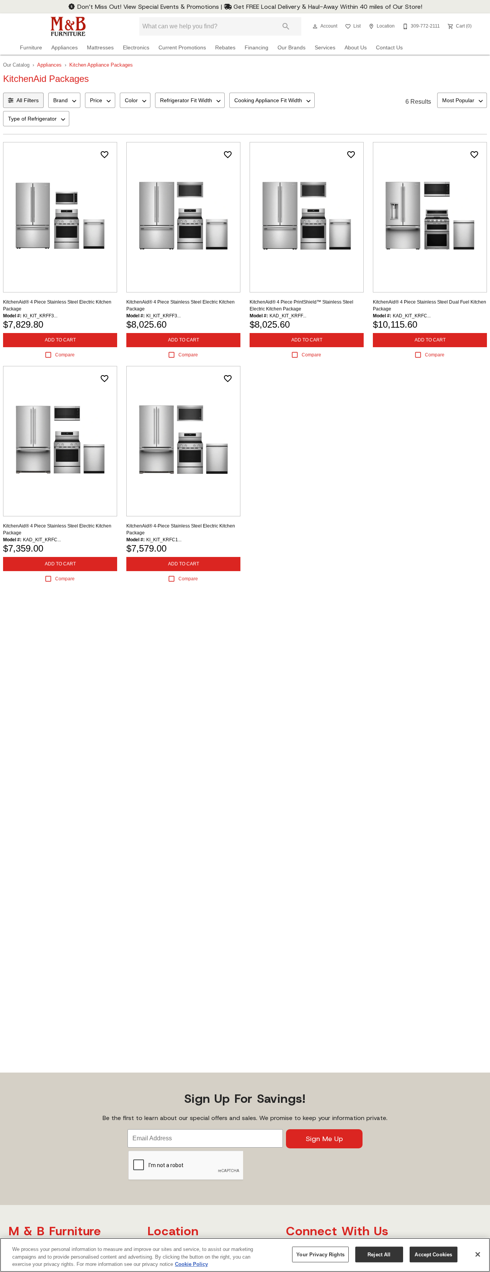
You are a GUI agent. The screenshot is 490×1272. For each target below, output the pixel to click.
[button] (315, 26)
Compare (65, 355)
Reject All (379, 1254)
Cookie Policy (191, 1264)
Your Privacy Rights (320, 1254)
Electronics (136, 48)
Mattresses (100, 48)
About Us (356, 48)
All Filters (27, 100)
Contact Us (389, 48)
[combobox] (64, 100)
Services (325, 48)
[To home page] (68, 26)
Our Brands (291, 48)
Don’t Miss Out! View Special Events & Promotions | (149, 7)
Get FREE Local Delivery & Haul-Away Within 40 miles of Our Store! (327, 7)
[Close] (477, 1254)
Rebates (225, 48)
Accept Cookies (433, 1254)
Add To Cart (60, 340)
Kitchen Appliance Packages (101, 65)
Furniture (31, 48)
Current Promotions (182, 48)
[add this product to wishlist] (104, 154)
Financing (256, 48)
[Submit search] (286, 26)
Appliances (64, 48)
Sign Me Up (324, 1138)
